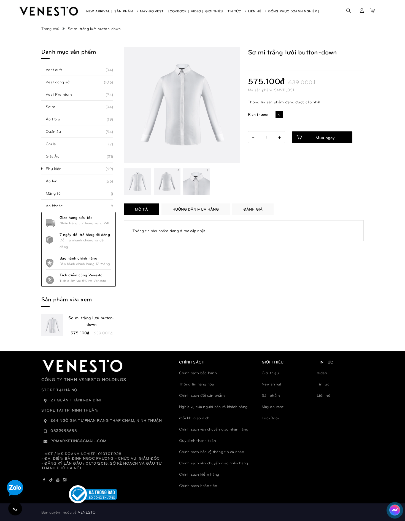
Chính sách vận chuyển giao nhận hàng (213, 429)
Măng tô (56, 193)
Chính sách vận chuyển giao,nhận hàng (213, 463)
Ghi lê (54, 143)
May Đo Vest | (153, 11)
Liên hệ (323, 395)
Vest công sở (60, 81)
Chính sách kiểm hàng (199, 474)
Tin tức (323, 384)
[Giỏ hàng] (372, 10)
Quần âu (56, 131)
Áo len (55, 180)
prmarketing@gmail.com (78, 440)
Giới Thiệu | (215, 11)
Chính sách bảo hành (198, 372)
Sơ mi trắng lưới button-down (91, 321)
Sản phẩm (271, 395)
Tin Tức (235, 11)
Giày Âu (56, 156)
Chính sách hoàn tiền (198, 485)
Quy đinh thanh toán (197, 440)
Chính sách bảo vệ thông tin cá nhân (211, 451)
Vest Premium (62, 94)
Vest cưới (57, 69)
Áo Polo (56, 119)
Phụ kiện (57, 168)
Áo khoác (57, 205)
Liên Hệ (255, 11)
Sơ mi (54, 106)
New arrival (271, 384)
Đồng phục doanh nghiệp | (293, 11)
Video (322, 372)
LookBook (271, 417)
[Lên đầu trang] (393, 492)
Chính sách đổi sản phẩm (202, 395)
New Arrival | (99, 11)
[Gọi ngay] (15, 508)
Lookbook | (178, 11)
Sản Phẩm (124, 11)
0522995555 (63, 430)
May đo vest (273, 406)
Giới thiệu (270, 372)
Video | (197, 11)
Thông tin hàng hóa (196, 384)
